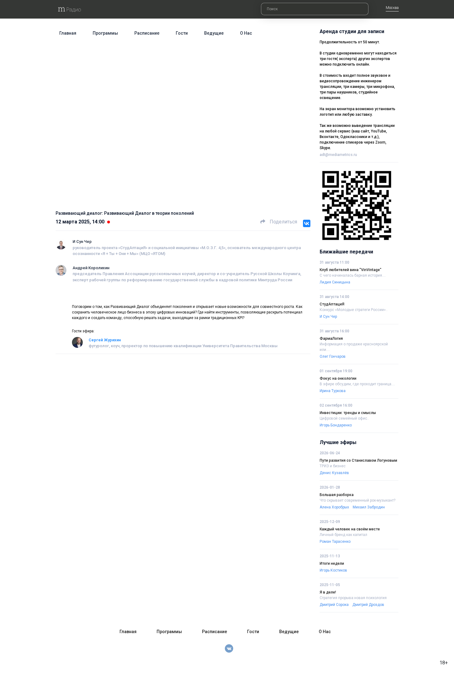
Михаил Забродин (369, 507)
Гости (182, 33)
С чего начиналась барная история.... (353, 275)
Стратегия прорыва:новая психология (353, 598)
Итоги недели (332, 563)
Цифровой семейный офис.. (344, 418)
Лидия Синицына (335, 282)
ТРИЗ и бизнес (333, 466)
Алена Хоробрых (334, 507)
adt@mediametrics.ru (338, 155)
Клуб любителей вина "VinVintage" (350, 270)
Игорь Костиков (333, 570)
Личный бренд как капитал (343, 535)
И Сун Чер (82, 241)
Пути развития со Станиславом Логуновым (358, 460)
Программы (105, 33)
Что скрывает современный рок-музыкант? (357, 500)
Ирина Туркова (333, 391)
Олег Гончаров (333, 356)
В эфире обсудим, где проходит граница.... (357, 384)
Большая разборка (337, 495)
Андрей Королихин (91, 268)
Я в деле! (328, 592)
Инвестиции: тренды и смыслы (348, 413)
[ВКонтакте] (306, 223)
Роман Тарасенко (335, 541)
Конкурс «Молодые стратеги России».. (354, 310)
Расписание (146, 33)
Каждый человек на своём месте (350, 529)
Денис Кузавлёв (334, 473)
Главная (67, 33)
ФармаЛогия (331, 338)
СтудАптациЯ (332, 304)
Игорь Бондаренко (336, 425)
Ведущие (214, 33)
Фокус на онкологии (338, 378)
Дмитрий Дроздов (368, 604)
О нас (246, 33)
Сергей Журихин (105, 340)
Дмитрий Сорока (334, 604)
